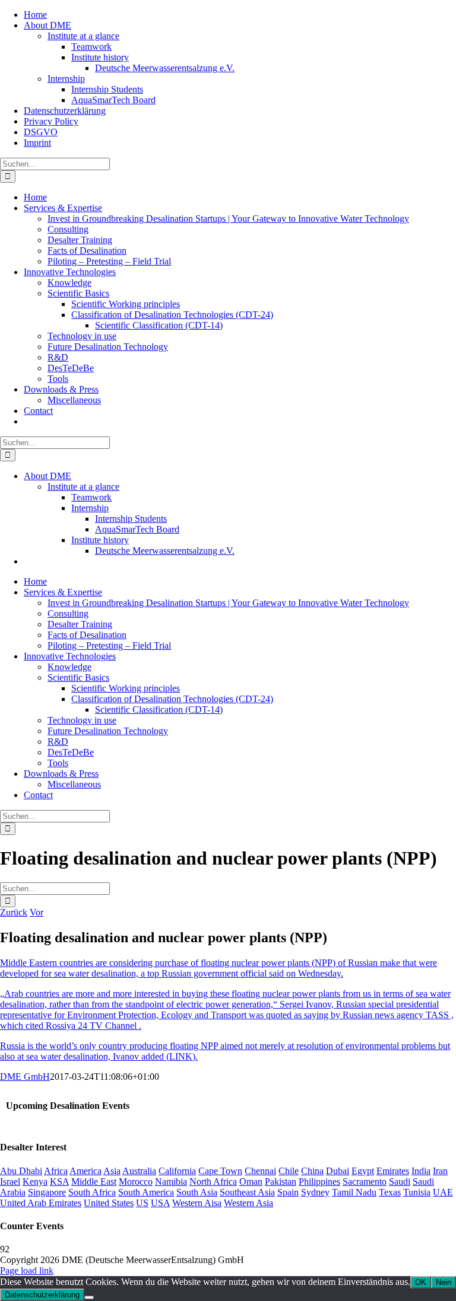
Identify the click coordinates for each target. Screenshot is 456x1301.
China (312, 1171)
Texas (390, 1192)
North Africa (213, 1181)
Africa (56, 1171)
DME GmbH (25, 1077)
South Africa (92, 1192)
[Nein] (89, 1297)
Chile (288, 1171)
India (420, 1171)
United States (109, 1203)
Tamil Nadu (354, 1192)
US (142, 1203)
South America (146, 1192)
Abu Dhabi (21, 1171)
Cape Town (220, 1171)
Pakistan (280, 1181)
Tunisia (416, 1192)
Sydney (315, 1192)
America (85, 1171)
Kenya (35, 1181)
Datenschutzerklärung (42, 1294)
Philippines (319, 1181)
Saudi (399, 1181)
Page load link (26, 1270)
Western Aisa (196, 1203)
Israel (10, 1181)
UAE (443, 1192)
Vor (36, 912)
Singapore (47, 1192)
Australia (139, 1171)
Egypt (363, 1171)
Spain (288, 1192)
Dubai (337, 1171)
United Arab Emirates (40, 1203)
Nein (443, 1282)
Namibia (171, 1181)
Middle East (93, 1181)
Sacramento (365, 1181)
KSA (59, 1181)
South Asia (196, 1192)
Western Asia (248, 1203)
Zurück (13, 912)
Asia (112, 1171)
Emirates (392, 1171)
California (177, 1171)
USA (160, 1203)
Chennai (260, 1171)
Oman (250, 1181)
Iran (440, 1171)
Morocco (136, 1181)
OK (420, 1282)
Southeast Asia (247, 1192)
